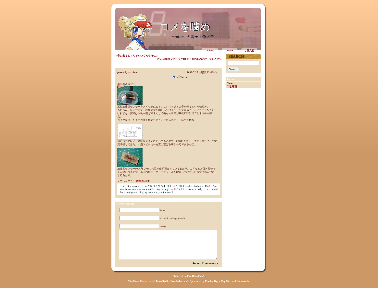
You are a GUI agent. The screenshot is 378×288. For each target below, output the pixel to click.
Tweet (183, 77)
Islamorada (242, 281)
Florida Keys (212, 281)
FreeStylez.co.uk (179, 281)
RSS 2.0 (178, 189)
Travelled (161, 281)
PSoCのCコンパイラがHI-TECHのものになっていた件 (188, 59)
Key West (226, 281)
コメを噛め (184, 26)
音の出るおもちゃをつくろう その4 (140, 65)
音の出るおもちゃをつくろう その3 (137, 55)
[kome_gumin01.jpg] (130, 104)
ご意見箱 (249, 50)
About (229, 50)
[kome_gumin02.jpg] (130, 166)
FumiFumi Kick (196, 276)
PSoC (208, 186)
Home (210, 50)
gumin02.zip (143, 180)
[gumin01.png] (130, 138)
